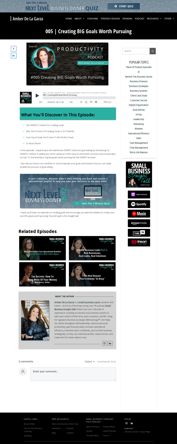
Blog (54, 433)
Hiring (139, 114)
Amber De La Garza (64, 302)
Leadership (138, 119)
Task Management (138, 142)
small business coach (89, 302)
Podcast (70, 428)
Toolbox (70, 433)
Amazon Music (109, 426)
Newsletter (56, 428)
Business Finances (139, 81)
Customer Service (138, 100)
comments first (106, 361)
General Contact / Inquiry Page (137, 431)
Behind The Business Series (138, 76)
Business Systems (138, 90)
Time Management (138, 147)
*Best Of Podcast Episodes (139, 67)
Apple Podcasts (92, 426)
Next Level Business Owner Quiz (65, 424)
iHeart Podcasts (109, 431)
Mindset (139, 128)
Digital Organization (138, 104)
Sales (138, 138)
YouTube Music (92, 435)
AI (139, 71)
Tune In (106, 435)
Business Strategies (138, 86)
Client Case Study (138, 95)
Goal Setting (139, 109)
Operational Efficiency (138, 133)
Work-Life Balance (139, 152)
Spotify (89, 431)
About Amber (30, 424)
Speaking (27, 435)
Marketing (139, 123)
